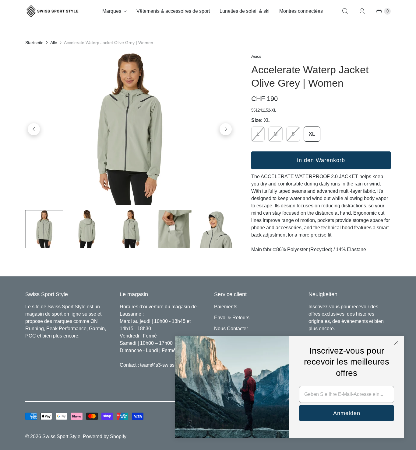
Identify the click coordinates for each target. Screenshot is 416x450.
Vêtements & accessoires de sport (173, 11)
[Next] (226, 129)
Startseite (34, 42)
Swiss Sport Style (61, 436)
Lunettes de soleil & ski (245, 11)
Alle (53, 42)
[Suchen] (345, 11)
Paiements (225, 306)
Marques (111, 11)
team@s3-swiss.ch (160, 365)
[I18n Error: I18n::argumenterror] (44, 229)
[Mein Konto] (362, 11)
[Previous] (34, 129)
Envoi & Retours (231, 317)
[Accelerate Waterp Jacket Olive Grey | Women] (129, 129)
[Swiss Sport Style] (52, 11)
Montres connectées (301, 11)
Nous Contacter (231, 328)
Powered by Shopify (104, 436)
